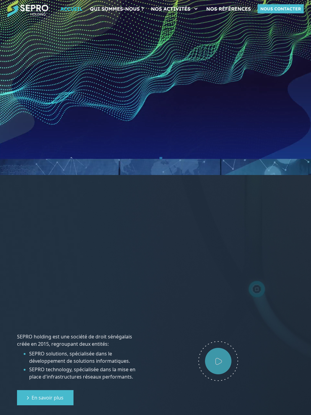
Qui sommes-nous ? (117, 9)
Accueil (71, 9)
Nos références (228, 9)
